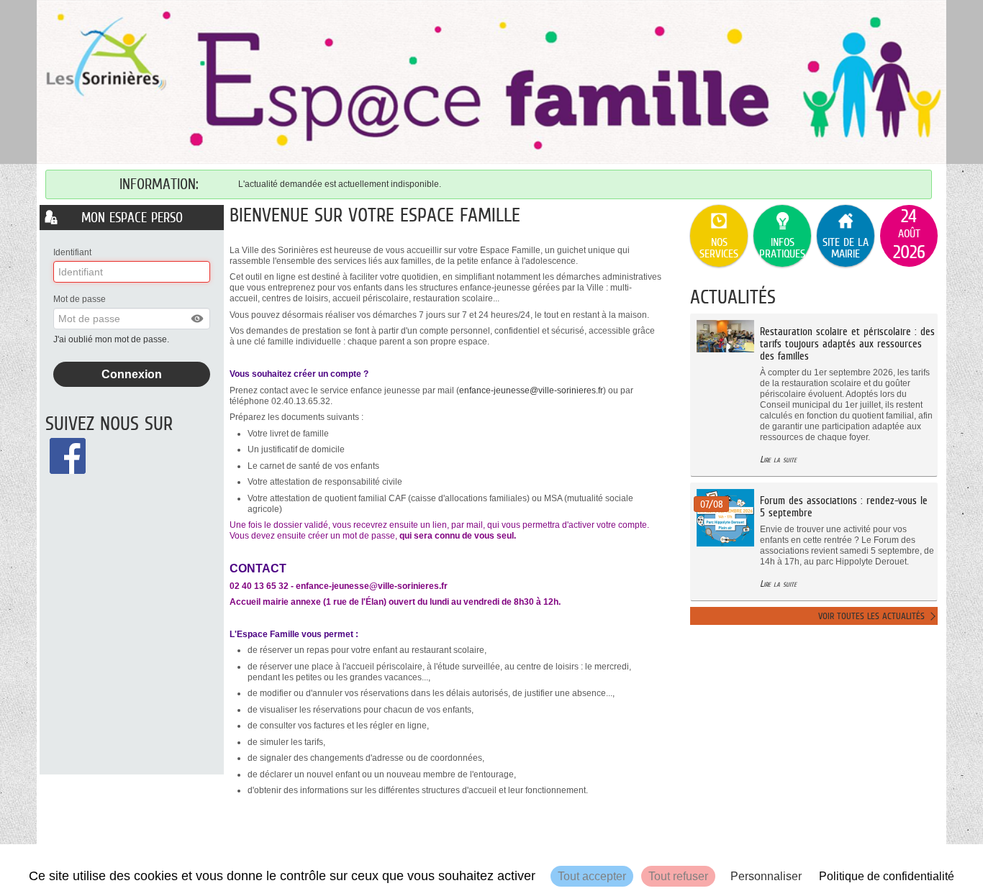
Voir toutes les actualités (871, 616)
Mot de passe (79, 299)
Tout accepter (592, 876)
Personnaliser (766, 876)
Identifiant (72, 252)
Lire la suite (778, 459)
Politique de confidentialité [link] (886, 876)
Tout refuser (678, 876)
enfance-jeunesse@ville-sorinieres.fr (531, 390)
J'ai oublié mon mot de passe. (112, 339)
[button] (198, 318)
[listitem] (909, 236)
